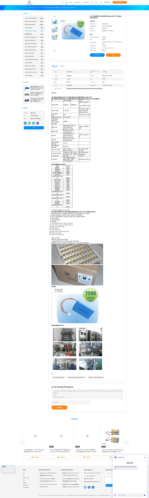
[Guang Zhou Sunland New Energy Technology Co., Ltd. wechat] (29, 123)
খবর (23, 480)
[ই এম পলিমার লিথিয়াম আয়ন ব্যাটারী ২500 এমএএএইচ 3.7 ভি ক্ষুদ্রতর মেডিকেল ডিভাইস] (73, 30)
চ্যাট (34, 127)
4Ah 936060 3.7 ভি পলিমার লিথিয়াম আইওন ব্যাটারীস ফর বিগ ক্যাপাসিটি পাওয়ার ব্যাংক (36, 88)
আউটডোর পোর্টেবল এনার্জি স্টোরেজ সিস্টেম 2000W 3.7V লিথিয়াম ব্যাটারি (48, 474)
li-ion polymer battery (58, 377)
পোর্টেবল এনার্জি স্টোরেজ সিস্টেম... (34, 18)
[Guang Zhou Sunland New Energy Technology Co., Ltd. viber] (37, 123)
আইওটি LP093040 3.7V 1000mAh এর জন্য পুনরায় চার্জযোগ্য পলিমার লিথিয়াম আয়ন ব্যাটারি (60, 452)
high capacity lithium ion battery (76, 377)
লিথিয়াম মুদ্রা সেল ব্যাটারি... (34, 66)
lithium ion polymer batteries (96, 377)
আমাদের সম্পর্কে (26, 478)
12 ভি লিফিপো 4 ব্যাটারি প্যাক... (34, 37)
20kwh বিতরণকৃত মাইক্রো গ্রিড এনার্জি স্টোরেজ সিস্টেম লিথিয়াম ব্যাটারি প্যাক (70, 474)
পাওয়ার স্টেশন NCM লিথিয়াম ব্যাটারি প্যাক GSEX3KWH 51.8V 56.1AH (71, 480)
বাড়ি (23, 473)
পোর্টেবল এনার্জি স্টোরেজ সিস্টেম (44, 470)
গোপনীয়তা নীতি (26, 487)
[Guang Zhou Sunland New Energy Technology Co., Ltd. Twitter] (85, 487)
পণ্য (23, 475)
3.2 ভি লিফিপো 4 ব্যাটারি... (34, 24)
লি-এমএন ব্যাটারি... (34, 28)
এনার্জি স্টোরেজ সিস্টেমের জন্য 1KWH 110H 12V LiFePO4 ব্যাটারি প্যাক (47, 480)
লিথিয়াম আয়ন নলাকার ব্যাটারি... (34, 21)
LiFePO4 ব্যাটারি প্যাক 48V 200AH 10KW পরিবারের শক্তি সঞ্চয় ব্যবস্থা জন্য (70, 486)
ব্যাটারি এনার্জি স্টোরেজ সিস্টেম (67, 470)
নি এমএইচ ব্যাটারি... (34, 63)
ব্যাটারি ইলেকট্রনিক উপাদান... (34, 69)
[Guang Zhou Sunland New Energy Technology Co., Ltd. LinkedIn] (93, 487)
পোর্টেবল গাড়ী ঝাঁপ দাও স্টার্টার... (34, 72)
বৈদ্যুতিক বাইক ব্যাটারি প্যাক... (34, 50)
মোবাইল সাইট (25, 485)
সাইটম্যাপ (25, 482)
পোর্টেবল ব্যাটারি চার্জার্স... (34, 56)
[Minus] (145, 457)
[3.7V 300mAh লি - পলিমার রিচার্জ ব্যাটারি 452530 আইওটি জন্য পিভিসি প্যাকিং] (35, 436)
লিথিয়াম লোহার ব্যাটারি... (34, 53)
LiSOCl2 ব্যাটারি (34, 34)
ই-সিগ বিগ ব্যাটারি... (34, 75)
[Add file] (115, 495)
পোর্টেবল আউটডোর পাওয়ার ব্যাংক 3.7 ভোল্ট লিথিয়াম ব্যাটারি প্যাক (48, 486)
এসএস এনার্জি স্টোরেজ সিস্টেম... (34, 47)
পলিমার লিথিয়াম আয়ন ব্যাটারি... (34, 31)
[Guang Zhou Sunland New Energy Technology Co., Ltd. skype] (33, 123)
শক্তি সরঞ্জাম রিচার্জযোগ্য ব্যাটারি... (34, 59)
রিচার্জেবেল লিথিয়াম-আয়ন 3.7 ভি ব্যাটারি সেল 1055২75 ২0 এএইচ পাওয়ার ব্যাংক (37, 94)
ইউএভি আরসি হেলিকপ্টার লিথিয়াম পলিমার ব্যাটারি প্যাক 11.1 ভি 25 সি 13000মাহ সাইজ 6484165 (37, 100)
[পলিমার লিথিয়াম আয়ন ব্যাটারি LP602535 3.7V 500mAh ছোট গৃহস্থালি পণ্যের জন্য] (87, 436)
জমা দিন (59, 407)
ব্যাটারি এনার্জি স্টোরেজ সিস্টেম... (34, 43)
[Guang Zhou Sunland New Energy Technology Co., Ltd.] (29, 3)
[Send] (144, 495)
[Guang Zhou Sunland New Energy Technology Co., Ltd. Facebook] (89, 487)
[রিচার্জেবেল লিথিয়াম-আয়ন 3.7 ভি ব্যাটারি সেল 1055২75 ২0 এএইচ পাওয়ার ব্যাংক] (27, 94)
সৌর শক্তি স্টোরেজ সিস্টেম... (34, 40)
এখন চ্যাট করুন (120, 2)
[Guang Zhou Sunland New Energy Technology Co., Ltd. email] (25, 123)
